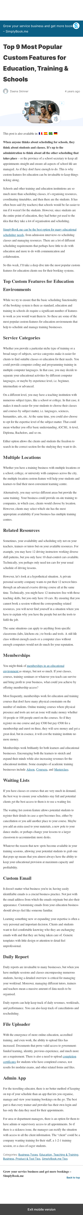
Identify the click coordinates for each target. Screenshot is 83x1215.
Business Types (28, 1154)
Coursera (41, 769)
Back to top (73, 1177)
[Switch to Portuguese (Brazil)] (50, 133)
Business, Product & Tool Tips (21, 1158)
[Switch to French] (40, 133)
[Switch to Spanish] (45, 133)
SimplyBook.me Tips (55, 1158)
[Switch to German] (55, 133)
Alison (30, 769)
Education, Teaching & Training (58, 1154)
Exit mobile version (42, 1209)
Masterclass (61, 769)
